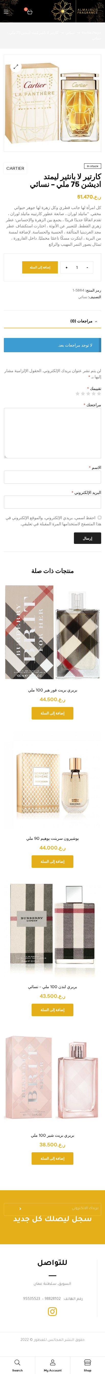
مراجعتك (92, 404)
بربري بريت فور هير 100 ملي (52, 689)
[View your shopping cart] (29, 11)
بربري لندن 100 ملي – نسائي (52, 986)
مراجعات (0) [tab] (81, 320)
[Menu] (6, 11)
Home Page (91, 32)
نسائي (70, 32)
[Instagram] (52, 1311)
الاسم (95, 467)
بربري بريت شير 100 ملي (52, 1135)
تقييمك (94, 388)
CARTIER (15, 168)
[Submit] (21, 1210)
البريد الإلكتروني (86, 492)
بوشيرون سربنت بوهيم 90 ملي (52, 838)
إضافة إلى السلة (40, 267)
